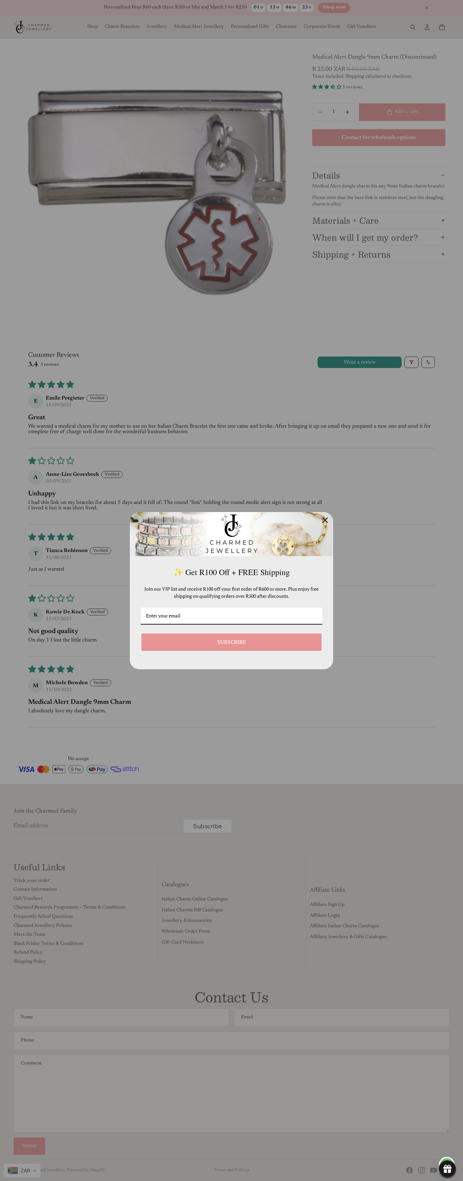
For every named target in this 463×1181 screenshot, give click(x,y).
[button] (447, 1169)
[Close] (325, 520)
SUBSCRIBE (231, 642)
